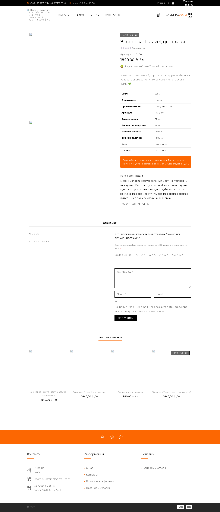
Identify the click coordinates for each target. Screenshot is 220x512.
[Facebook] (103, 437)
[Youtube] (121, 437)
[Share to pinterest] (148, 204)
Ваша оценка (122, 254)
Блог (81, 14)
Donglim (134, 180)
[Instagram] (112, 437)
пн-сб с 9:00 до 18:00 (83, 3)
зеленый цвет (160, 180)
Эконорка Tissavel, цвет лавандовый (171, 392)
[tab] (110, 223)
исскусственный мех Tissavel (160, 185)
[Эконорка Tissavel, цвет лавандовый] (171, 369)
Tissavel (139, 175)
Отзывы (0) (110, 223)
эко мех (132, 193)
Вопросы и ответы (154, 468)
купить (184, 185)
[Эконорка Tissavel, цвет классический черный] (48, 369)
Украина (174, 189)
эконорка (165, 198)
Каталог (64, 14)
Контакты (113, 14)
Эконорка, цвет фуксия (130, 392)
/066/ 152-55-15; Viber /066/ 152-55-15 (48, 3)
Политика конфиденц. (100, 481)
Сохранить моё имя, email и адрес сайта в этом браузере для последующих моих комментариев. (150, 309)
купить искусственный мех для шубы (144, 189)
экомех (173, 193)
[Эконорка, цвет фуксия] (130, 369)
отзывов (138, 48)
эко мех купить (147, 193)
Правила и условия (98, 488)
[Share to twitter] (143, 204)
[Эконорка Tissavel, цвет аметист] (89, 369)
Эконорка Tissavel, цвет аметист (90, 392)
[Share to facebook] (139, 204)
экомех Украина (147, 198)
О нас (95, 14)
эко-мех (163, 193)
